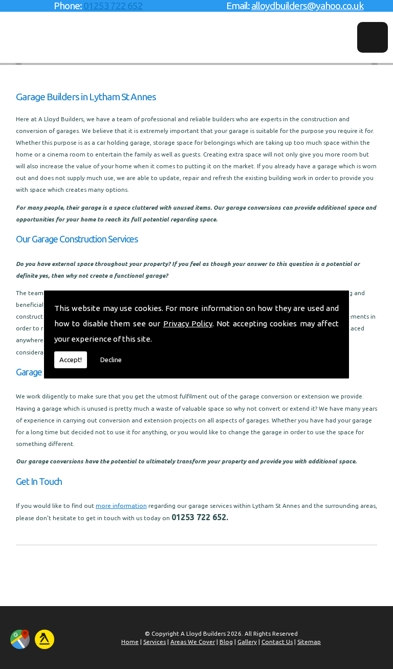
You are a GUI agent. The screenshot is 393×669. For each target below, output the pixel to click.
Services (154, 641)
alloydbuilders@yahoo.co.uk (307, 5)
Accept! (70, 359)
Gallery (247, 641)
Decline (111, 359)
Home (130, 641)
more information (121, 505)
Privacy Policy (187, 323)
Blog (226, 641)
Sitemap (309, 641)
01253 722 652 (113, 5)
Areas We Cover (192, 641)
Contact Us (277, 641)
